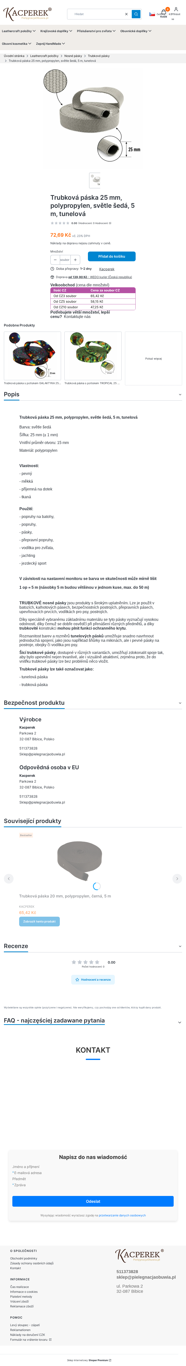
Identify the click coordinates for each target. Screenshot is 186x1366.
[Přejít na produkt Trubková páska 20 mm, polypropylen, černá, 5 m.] (79, 861)
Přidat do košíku (111, 256)
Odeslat (93, 1201)
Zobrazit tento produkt (39, 921)
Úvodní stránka (14, 56)
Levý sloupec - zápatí (25, 1325)
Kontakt (15, 1268)
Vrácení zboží (19, 1301)
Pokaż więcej (153, 358)
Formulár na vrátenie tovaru (29, 1339)
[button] (136, 14)
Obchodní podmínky (23, 1258)
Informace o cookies (24, 1292)
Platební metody (21, 1296)
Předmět (19, 1179)
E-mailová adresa (28, 1173)
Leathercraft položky (44, 56)
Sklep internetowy (87, 1360)
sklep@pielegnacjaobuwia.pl (146, 1277)
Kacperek (107, 269)
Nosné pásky (73, 56)
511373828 (28, 748)
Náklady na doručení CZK (27, 1335)
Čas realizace (19, 1287)
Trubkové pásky (99, 56)
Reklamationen (20, 1330)
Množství (56, 251)
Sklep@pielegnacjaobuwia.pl (42, 754)
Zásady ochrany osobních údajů (32, 1263)
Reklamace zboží (22, 1306)
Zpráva (20, 1185)
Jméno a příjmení (25, 1167)
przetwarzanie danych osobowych (122, 1215)
